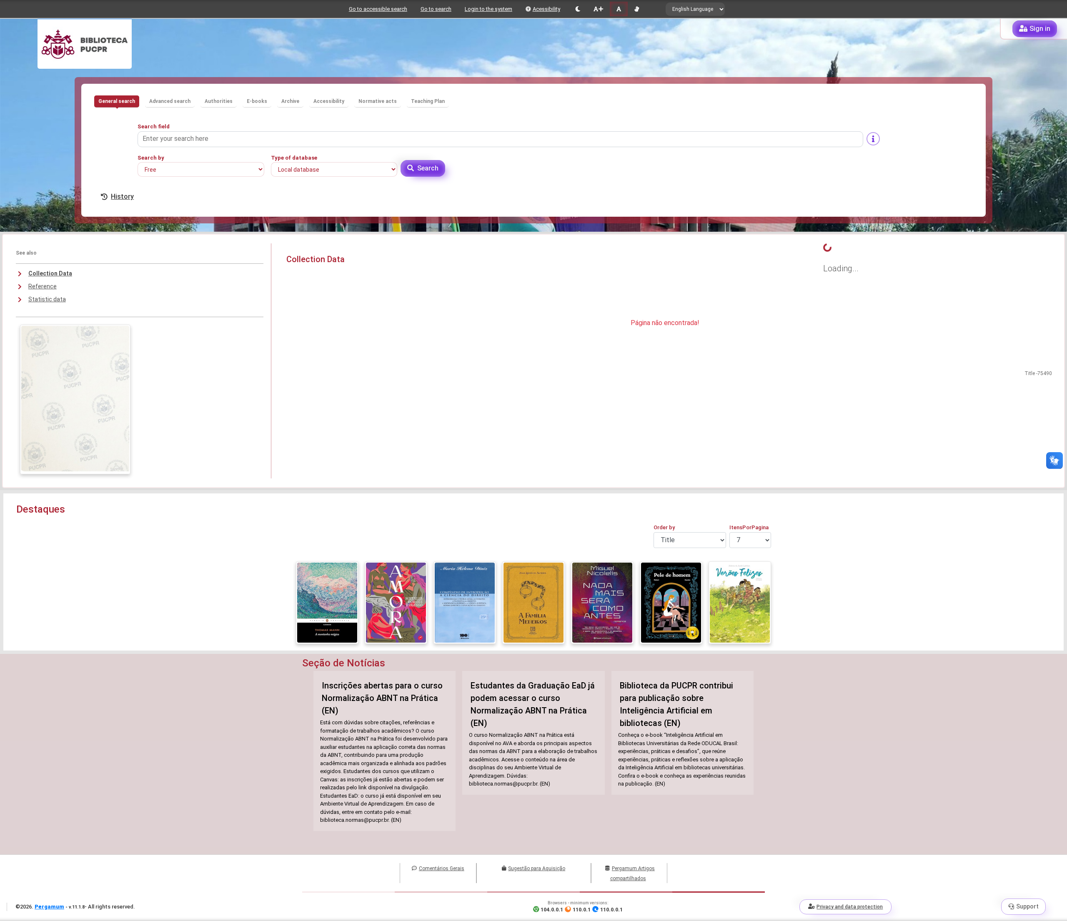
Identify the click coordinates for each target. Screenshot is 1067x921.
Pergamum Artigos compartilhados (632, 873)
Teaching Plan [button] (428, 101)
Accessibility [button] (328, 101)
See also (26, 253)
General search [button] (116, 101)
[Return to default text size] (619, 9)
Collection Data (50, 273)
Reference (42, 286)
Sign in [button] (1039, 29)
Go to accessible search (378, 9)
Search (427, 168)
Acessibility (546, 9)
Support (1027, 906)
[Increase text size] (598, 9)
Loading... (841, 268)
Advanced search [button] (169, 101)
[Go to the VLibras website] (637, 9)
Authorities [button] (219, 101)
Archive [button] (290, 101)
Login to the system (488, 9)
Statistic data (47, 299)
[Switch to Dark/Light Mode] (578, 9)
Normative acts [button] (377, 101)
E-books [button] (257, 101)
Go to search (436, 9)
